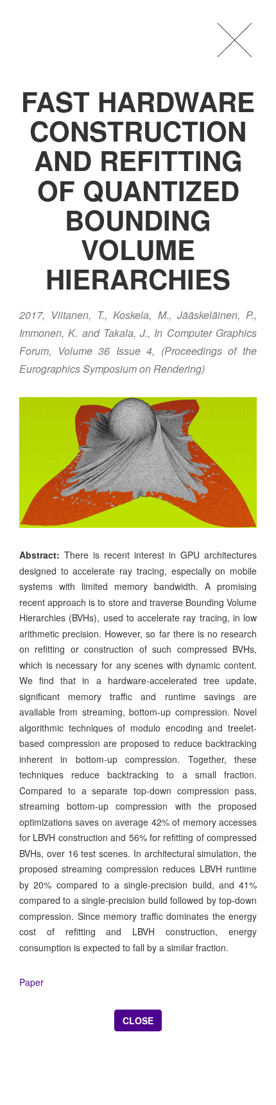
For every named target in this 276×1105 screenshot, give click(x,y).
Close (138, 1020)
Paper (31, 982)
